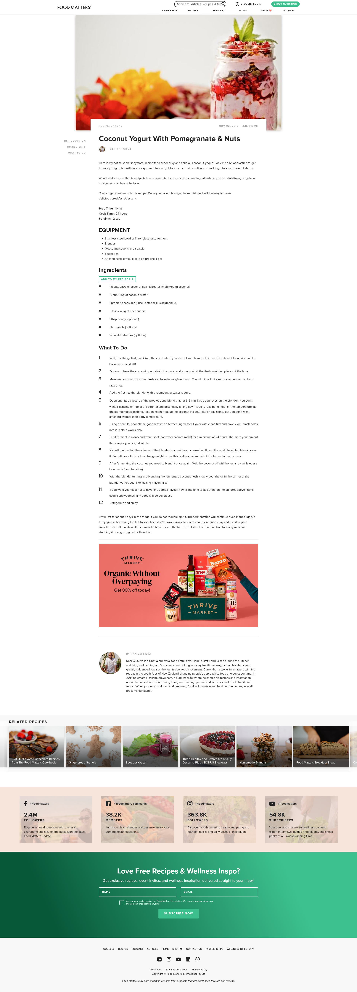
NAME (106, 891)
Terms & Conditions (176, 969)
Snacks (117, 125)
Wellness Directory (240, 949)
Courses (168, 10)
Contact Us (194, 949)
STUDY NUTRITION (285, 3)
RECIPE (104, 125)
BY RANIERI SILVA (138, 653)
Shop (265, 10)
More (287, 10)
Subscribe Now (178, 913)
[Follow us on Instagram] (169, 959)
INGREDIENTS (76, 146)
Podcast (219, 10)
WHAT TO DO (77, 152)
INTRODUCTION (75, 140)
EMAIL (188, 891)
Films (243, 10)
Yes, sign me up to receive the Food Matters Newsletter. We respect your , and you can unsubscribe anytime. (169, 902)
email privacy (206, 901)
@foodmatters (39, 804)
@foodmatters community (130, 804)
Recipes (193, 10)
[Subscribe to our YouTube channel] (178, 959)
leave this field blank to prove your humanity (15, 856)
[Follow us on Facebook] (159, 959)
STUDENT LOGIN (250, 3)
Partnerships (214, 949)
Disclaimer (155, 969)
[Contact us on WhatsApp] (197, 959)
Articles (152, 949)
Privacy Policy (199, 969)
